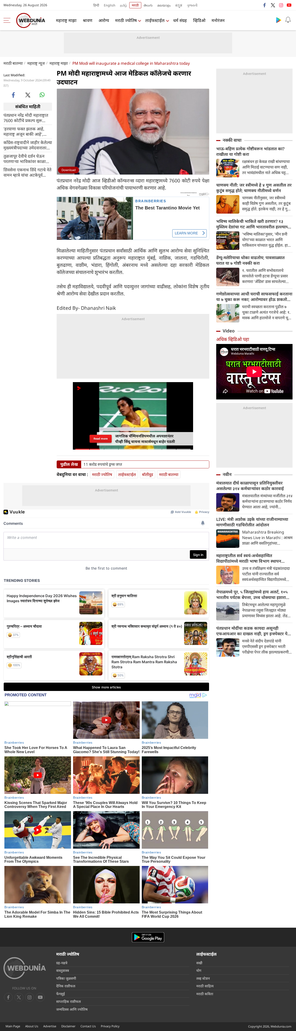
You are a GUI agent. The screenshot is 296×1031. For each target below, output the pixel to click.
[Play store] (278, 20)
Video (229, 331)
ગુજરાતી (192, 5)
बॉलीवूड (147, 474)
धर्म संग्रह (180, 20)
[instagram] (281, 5)
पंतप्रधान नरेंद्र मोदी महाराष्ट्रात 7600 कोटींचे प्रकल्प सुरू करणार (25, 117)
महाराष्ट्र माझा (66, 20)
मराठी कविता (204, 993)
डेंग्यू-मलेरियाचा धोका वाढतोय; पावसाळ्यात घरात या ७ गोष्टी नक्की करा (250, 260)
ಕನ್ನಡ (178, 5)
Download (69, 170)
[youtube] (289, 5)
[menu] (8, 20)
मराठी (135, 5)
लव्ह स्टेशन (203, 978)
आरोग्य (104, 20)
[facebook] (264, 5)
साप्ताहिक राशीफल (68, 1001)
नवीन (227, 474)
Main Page (13, 1026)
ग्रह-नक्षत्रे (61, 962)
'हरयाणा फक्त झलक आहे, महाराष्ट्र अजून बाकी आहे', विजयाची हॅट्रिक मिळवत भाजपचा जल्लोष (23, 131)
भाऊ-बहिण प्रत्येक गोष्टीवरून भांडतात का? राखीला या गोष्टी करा (250, 151)
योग (198, 970)
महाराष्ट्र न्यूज (36, 63)
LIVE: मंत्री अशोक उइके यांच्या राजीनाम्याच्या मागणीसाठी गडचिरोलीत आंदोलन (252, 522)
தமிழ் (123, 5)
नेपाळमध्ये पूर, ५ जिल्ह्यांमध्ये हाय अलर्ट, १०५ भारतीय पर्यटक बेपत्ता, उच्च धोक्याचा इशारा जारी (252, 594)
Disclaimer (68, 1026)
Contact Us (88, 1026)
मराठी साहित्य (205, 986)
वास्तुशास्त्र (62, 970)
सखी (199, 962)
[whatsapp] (42, 95)
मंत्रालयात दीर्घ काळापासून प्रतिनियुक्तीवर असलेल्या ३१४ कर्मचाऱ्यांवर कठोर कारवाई (250, 485)
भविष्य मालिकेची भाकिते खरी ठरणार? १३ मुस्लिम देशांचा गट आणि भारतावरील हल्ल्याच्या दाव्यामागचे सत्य (253, 224)
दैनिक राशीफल (65, 986)
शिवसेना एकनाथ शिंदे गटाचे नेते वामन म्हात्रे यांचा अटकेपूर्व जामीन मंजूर (27, 172)
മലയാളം (164, 5)
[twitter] (272, 5)
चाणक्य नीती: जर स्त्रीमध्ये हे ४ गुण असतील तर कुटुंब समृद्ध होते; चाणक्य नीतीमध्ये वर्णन (254, 187)
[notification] (288, 20)
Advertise (49, 1026)
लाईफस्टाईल (155, 20)
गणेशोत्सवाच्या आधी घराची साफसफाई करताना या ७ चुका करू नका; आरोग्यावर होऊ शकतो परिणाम (254, 296)
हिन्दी (96, 5)
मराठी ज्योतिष (126, 20)
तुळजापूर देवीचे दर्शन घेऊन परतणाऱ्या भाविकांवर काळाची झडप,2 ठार (26, 158)
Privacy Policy (110, 1026)
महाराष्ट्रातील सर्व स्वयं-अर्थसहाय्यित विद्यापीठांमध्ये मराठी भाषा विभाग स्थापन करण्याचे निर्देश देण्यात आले (248, 558)
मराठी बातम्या (13, 63)
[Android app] (148, 937)
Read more (100, 439)
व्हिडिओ (199, 20)
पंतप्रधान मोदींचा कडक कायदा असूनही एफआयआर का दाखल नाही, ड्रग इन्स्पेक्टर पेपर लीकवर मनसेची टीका (254, 630)
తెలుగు (148, 5)
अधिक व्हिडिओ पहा (232, 339)
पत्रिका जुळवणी (66, 978)
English (109, 5)
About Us (31, 1026)
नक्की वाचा (232, 140)
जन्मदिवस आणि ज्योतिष (72, 1009)
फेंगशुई (60, 993)
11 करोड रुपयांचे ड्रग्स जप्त (102, 464)
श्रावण (87, 20)
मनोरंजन (218, 20)
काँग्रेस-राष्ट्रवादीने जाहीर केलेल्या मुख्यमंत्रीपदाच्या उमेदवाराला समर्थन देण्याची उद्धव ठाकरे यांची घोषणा (27, 145)
